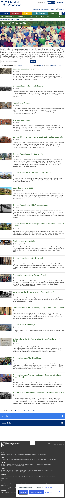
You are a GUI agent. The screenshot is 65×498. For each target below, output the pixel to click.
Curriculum (3, 459)
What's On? (22, 483)
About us (61, 9)
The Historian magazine (7, 16)
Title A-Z (19, 65)
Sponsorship (44, 483)
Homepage (3, 454)
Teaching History (14, 488)
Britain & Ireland (14, 492)
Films (48, 16)
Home (2, 19)
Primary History (51, 459)
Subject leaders (25, 459)
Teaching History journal (7, 465)
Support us (53, 9)
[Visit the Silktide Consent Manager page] (59, 492)
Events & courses (40, 16)
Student (26, 13)
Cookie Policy (48, 487)
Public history (52, 476)
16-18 (17, 470)
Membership (36, 9)
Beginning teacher (15, 459)
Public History (16, 19)
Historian (53, 13)
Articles (41, 65)
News (8, 454)
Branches (55, 16)
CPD (8, 459)
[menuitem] (5, 13)
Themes (31, 16)
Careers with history (6, 472)
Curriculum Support (6, 464)
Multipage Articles (55, 65)
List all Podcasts (5, 492)
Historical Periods (21, 16)
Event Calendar (5, 483)
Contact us (45, 9)
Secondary (16, 13)
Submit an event (5, 478)
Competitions (43, 459)
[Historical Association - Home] (10, 446)
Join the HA (28, 454)
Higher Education (40, 13)
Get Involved (20, 454)
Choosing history (48, 470)
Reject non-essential (36, 492)
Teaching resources (19, 465)
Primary (5, 13)
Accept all (23, 492)
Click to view (32, 75)
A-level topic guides (25, 470)
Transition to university (37, 470)
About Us (13, 454)
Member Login (35, 454)
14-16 (12, 470)
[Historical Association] (11, 7)
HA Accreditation (34, 459)
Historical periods (5, 470)
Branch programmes (31, 483)
